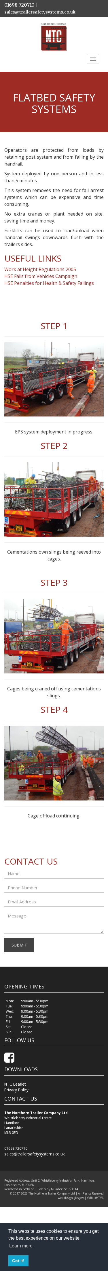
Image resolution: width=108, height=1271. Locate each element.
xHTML (99, 1194)
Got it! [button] (18, 1260)
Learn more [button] (21, 1245)
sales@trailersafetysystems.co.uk (43, 12)
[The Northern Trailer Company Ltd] (54, 37)
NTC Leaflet (13, 1082)
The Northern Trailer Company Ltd (52, 1190)
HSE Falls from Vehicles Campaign (40, 276)
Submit (19, 944)
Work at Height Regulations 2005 (40, 269)
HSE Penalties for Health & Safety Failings (49, 283)
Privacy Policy (15, 1087)
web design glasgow (71, 1194)
